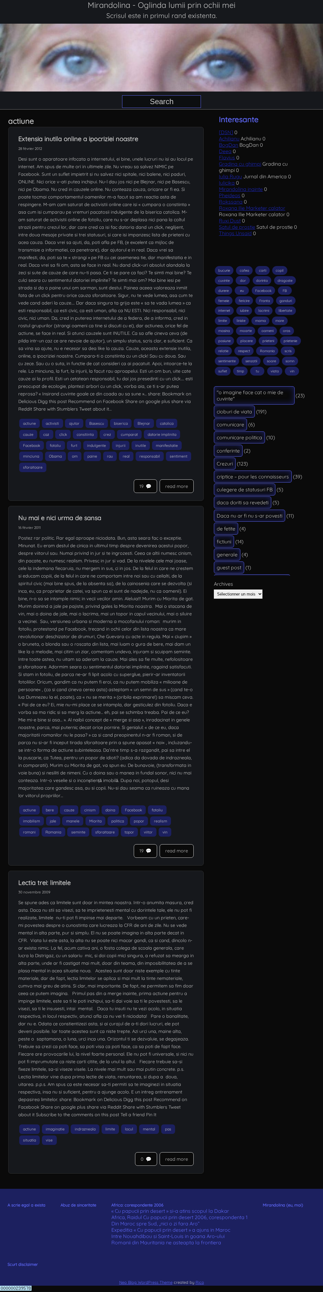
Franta (264, 301)
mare (279, 320)
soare (271, 361)
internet (224, 310)
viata (275, 371)
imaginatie (55, 1129)
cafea (244, 270)
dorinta (262, 280)
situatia (29, 1140)
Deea (225, 151)
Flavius (227, 157)
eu (242, 290)
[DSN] (226, 132)
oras (286, 331)
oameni (267, 331)
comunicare (230, 424)
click (63, 434)
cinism (90, 810)
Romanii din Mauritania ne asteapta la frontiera (166, 1242)
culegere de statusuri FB (245, 489)
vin (164, 832)
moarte (246, 331)
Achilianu (229, 138)
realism (160, 821)
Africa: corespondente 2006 (137, 1204)
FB (285, 290)
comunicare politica (239, 437)
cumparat (129, 434)
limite (110, 1129)
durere (223, 290)
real (126, 456)
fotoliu (55, 445)
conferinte (228, 450)
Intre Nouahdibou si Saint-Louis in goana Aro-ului (168, 1236)
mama (260, 320)
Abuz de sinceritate (78, 1204)
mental (149, 1129)
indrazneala (85, 1129)
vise (49, 1140)
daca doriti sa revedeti (242, 502)
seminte (78, 832)
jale (53, 821)
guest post (229, 567)
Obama (55, 456)
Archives (223, 584)
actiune (29, 423)
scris (288, 351)
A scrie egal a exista (26, 1204)
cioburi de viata (234, 411)
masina (224, 331)
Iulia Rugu (230, 176)
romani (29, 832)
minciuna (31, 456)
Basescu (96, 423)
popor (139, 821)
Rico (200, 1282)
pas (168, 1129)
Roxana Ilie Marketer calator (252, 208)
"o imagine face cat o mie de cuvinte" (250, 395)
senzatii (251, 361)
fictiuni (224, 541)
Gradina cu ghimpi (240, 164)
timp (240, 371)
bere (50, 810)
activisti (52, 423)
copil (280, 270)
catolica (166, 423)
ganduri (285, 301)
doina (110, 810)
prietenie (290, 341)
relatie (223, 351)
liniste (241, 320)
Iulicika (227, 183)
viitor (148, 832)
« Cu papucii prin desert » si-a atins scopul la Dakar (170, 1211)
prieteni (268, 341)
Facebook (31, 445)
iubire (244, 310)
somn (289, 361)
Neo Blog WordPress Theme (146, 1282)
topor (129, 832)
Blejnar (144, 423)
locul (129, 1129)
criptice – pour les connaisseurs (253, 476)
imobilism (31, 821)
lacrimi (263, 310)
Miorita (95, 821)
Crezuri (225, 463)
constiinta (85, 434)
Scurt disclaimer (23, 1264)
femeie (223, 301)
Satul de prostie (237, 227)
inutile (140, 445)
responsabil (149, 456)
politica (117, 821)
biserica (121, 423)
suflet (222, 371)
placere (246, 341)
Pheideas (229, 195)
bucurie (224, 270)
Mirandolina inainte (241, 189)
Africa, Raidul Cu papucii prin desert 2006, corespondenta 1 (179, 1217)
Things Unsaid (235, 233)
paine (92, 456)
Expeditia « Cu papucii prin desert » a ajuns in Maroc (170, 1230)
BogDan (228, 145)
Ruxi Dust (230, 220)
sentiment (178, 456)
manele (72, 821)
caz (46, 434)
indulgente (96, 445)
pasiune (224, 341)
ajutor (74, 423)
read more (176, 486)
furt (74, 445)
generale (227, 554)
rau (110, 456)
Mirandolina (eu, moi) (283, 1204)
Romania (53, 832)
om (75, 456)
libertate (285, 310)
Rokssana (231, 202)
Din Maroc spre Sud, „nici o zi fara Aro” (155, 1223)
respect (244, 351)
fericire (244, 301)
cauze (28, 434)
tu (257, 371)
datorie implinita (162, 434)
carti (262, 270)
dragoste (285, 280)
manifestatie (167, 445)
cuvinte (224, 280)
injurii (121, 445)
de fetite (226, 528)
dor (243, 280)
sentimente (227, 361)
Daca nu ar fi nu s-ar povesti (249, 516)
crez (107, 434)
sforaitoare (33, 467)
